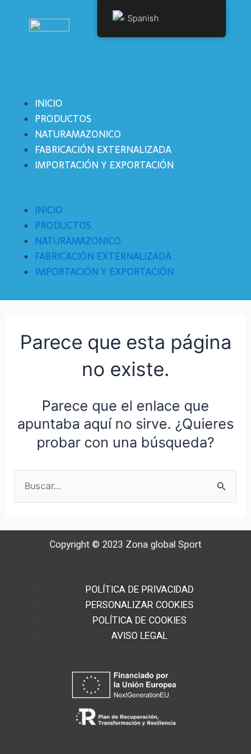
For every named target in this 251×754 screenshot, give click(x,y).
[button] (125, 194)
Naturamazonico (78, 134)
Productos (63, 119)
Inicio (48, 103)
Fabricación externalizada (103, 149)
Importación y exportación (104, 165)
